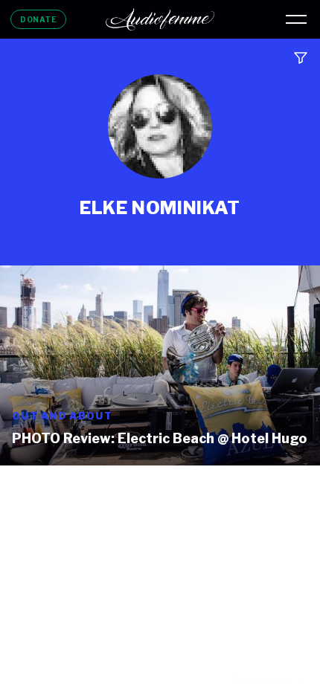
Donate (38, 19)
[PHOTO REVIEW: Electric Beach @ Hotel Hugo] (160, 365)
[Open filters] (300, 58)
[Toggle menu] (296, 19)
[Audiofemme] (160, 19)
